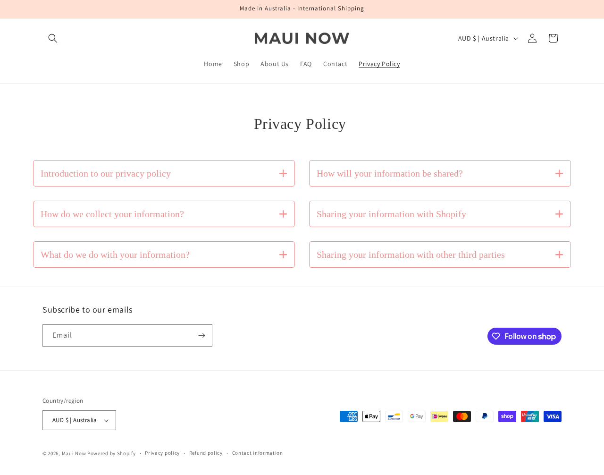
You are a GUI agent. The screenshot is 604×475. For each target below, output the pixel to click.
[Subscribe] (201, 335)
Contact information (257, 453)
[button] (52, 38)
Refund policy (206, 453)
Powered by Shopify (111, 453)
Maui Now (74, 453)
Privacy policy (162, 453)
